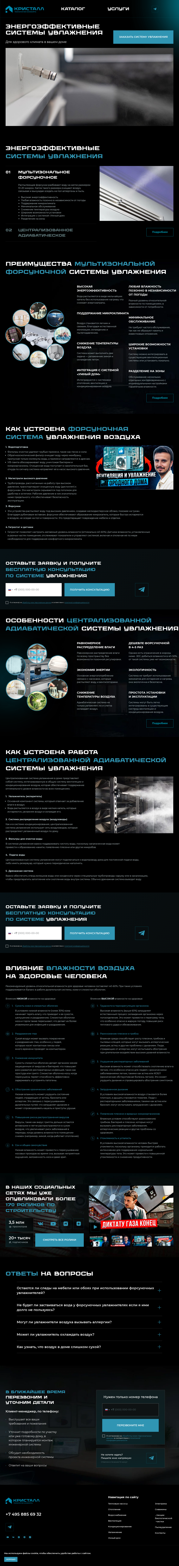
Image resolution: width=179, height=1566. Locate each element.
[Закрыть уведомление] (177, 1549)
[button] (73, 9)
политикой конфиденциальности (77, 602)
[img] (134, 467)
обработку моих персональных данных (36, 602)
